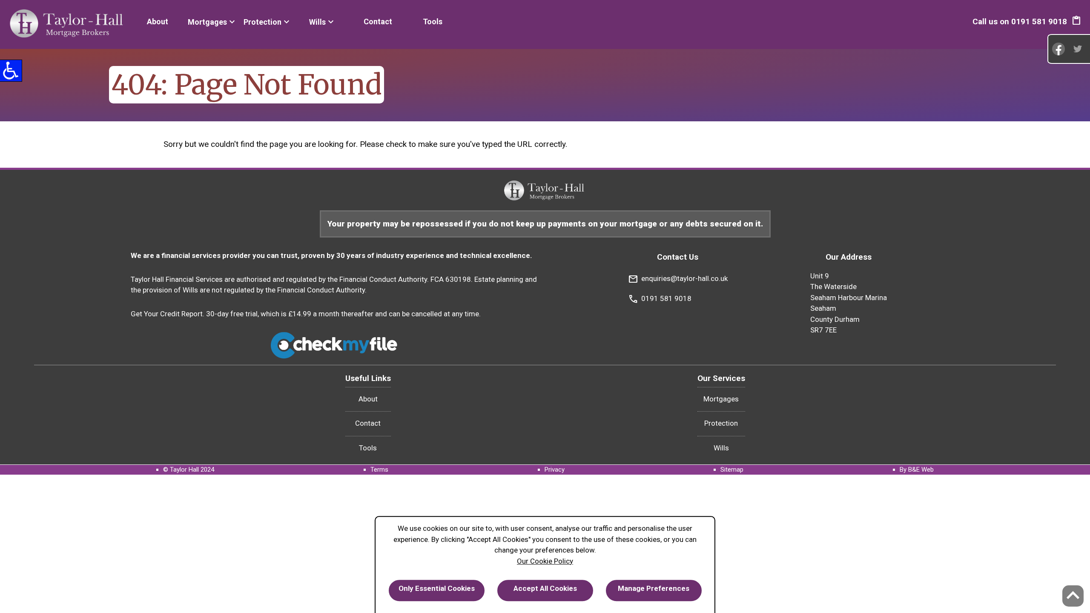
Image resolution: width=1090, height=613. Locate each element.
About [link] (157, 21)
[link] (67, 24)
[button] (1076, 21)
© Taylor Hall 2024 (188, 469)
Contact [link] (378, 21)
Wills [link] (317, 21)
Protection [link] (262, 21)
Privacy (555, 469)
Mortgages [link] (207, 21)
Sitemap (731, 469)
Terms (379, 469)
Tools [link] (432, 21)
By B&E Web (917, 469)
